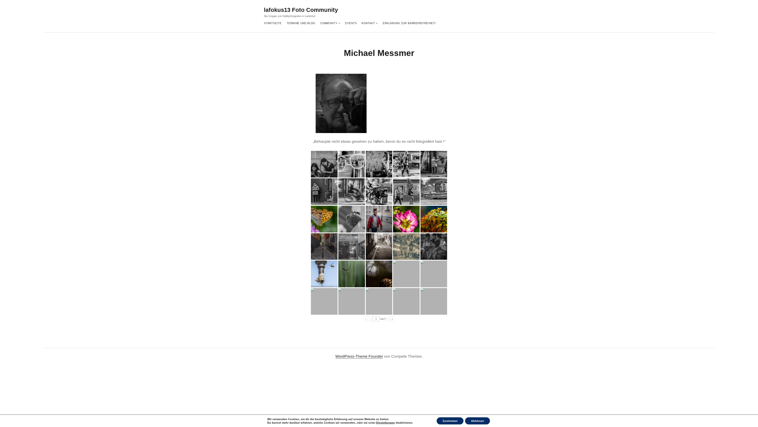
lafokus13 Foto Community (301, 10)
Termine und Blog (301, 23)
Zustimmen (450, 420)
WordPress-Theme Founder (359, 356)
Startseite (273, 23)
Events (351, 23)
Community (329, 23)
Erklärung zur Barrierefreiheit (409, 23)
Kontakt (368, 23)
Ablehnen (477, 420)
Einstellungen (385, 422)
